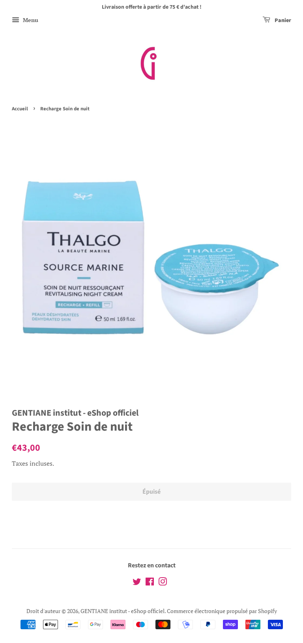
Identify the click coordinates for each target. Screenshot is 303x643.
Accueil (20, 108)
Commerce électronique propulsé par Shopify (222, 611)
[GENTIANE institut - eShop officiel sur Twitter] (137, 583)
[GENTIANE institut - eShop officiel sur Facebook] (149, 583)
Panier (282, 20)
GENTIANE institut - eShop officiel (122, 611)
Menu (29, 20)
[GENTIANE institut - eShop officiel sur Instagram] (162, 583)
